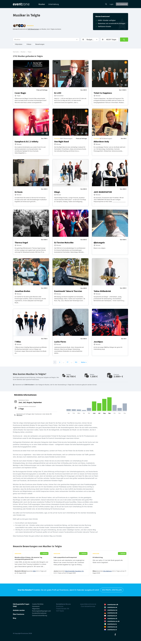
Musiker (42, 4)
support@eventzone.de (88, 604)
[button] (46, 39)
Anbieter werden (19, 610)
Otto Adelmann (107, 571)
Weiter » (83, 362)
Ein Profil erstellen (112, 590)
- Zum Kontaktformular (87, 606)
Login (111, 4)
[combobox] (111, 39)
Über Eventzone (18, 614)
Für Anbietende (122, 4)
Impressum (36, 606)
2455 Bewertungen (33, 29)
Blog (14, 618)
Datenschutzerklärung (39, 615)
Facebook (115, 634)
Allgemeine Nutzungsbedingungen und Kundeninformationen (41, 611)
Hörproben (18, 44)
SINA (34, 571)
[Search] (106, 4)
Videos (29, 44)
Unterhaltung (53, 4)
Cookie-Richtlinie (37, 604)
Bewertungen (39, 44)
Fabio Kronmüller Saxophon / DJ (74, 571)
